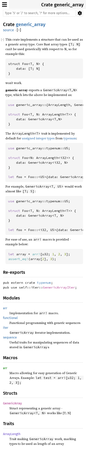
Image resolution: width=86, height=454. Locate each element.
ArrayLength (11, 434)
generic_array (69, 5)
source (8, 30)
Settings (79, 13)
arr (5, 308)
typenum (69, 138)
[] (19, 30)
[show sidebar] (4, 4)
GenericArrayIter (59, 287)
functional (10, 318)
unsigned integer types (38, 138)
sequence (10, 337)
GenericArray (12, 403)
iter (5, 328)
